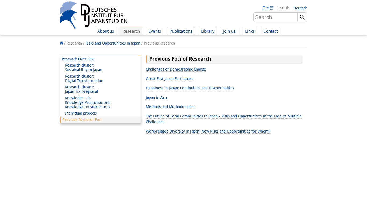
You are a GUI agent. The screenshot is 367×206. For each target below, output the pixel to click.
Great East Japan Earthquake (170, 78)
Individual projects (79, 113)
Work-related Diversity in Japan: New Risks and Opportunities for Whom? (208, 131)
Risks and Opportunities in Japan (112, 43)
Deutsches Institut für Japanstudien (93, 16)
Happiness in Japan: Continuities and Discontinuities (190, 88)
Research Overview (78, 59)
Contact (270, 31)
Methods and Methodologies (170, 107)
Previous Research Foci (82, 119)
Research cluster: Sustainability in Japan (82, 67)
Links (250, 31)
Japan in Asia (156, 97)
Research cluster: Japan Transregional (80, 89)
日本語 (268, 8)
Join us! (229, 31)
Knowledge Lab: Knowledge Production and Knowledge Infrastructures (86, 102)
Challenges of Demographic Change (176, 69)
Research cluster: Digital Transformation (82, 78)
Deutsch (300, 8)
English (283, 8)
